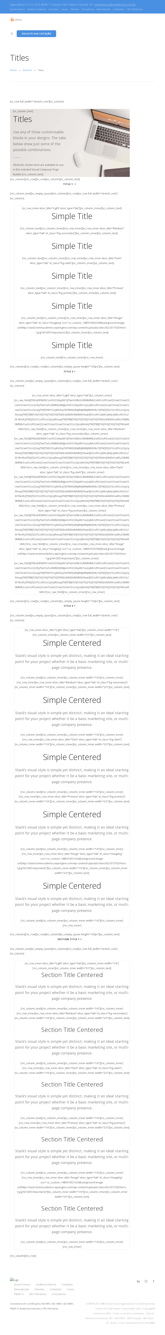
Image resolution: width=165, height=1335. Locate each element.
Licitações (118, 9)
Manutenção (103, 9)
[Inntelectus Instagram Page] (145, 1281)
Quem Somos (17, 9)
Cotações (53, 9)
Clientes (74, 9)
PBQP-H (19, 1294)
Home (13, 70)
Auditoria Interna (36, 9)
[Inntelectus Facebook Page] (153, 1281)
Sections (27, 70)
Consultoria (87, 9)
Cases (64, 9)
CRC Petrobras (134, 9)
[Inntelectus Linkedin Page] (138, 1281)
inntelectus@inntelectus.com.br (115, 4)
